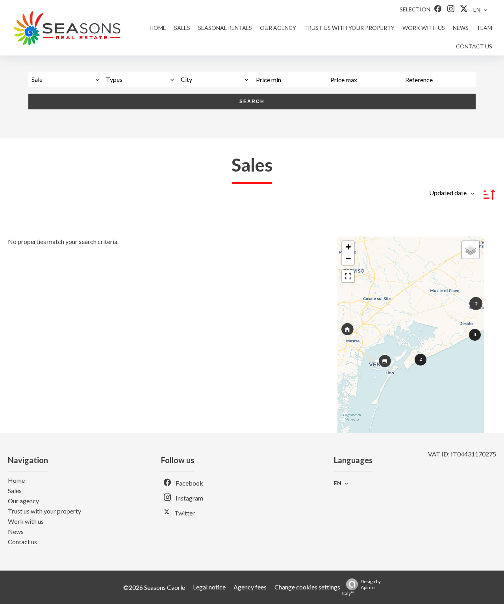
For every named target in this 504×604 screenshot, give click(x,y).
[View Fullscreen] (348, 276)
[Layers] (470, 250)
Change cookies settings (307, 587)
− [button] (348, 259)
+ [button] (348, 247)
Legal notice (209, 587)
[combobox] (65, 79)
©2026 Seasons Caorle (154, 587)
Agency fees (250, 587)
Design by (361, 587)
